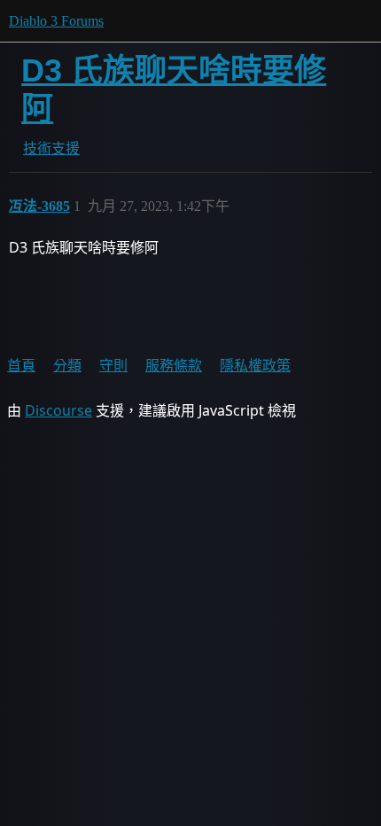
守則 (113, 365)
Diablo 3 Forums (56, 20)
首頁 (21, 365)
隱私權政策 (255, 365)
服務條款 (173, 365)
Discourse (58, 410)
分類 (67, 365)
